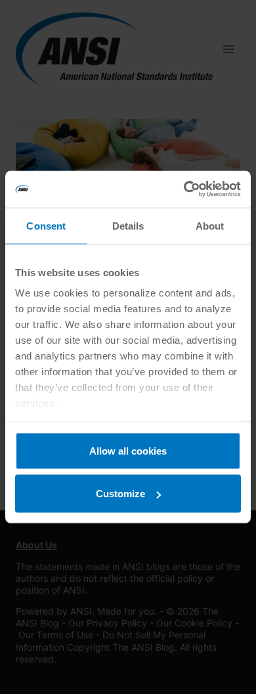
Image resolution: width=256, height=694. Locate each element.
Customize (120, 493)
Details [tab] (128, 225)
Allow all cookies (128, 450)
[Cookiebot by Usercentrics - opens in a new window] (184, 189)
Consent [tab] (46, 225)
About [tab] (210, 225)
